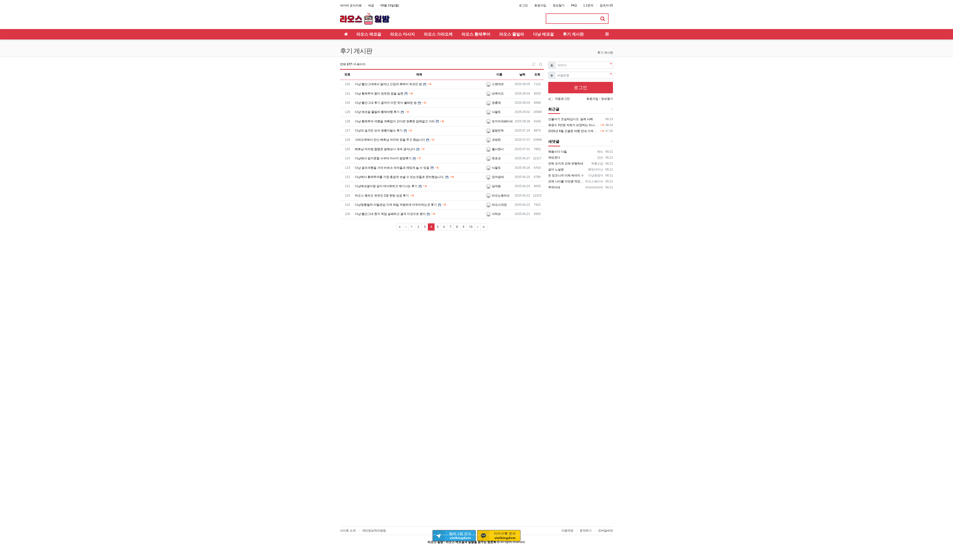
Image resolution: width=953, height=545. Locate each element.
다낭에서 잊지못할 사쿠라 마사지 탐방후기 (383, 158)
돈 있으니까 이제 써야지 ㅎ (566, 175)
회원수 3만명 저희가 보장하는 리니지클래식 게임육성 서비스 (573, 125)
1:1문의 (588, 5)
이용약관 (567, 530)
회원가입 (540, 5)
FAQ (574, 5)
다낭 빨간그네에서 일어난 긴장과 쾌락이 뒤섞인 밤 (388, 84)
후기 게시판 (605, 52)
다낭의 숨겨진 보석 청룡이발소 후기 (379, 130)
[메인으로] (346, 34)
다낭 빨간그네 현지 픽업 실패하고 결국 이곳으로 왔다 (390, 214)
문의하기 (586, 530)
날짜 (522, 74)
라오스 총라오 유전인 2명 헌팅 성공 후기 (382, 195)
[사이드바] (607, 34)
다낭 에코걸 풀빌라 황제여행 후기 (377, 112)
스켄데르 (497, 84)
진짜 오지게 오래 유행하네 (565, 163)
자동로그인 (562, 99)
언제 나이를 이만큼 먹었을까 (566, 181)
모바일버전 (605, 530)
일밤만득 (497, 130)
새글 (371, 5)
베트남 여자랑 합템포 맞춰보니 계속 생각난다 (385, 149)
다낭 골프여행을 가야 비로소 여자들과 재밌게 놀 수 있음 (392, 168)
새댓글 (553, 141)
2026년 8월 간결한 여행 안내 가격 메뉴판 (573, 131)
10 (471, 227)
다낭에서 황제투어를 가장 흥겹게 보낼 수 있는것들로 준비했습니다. (399, 177)
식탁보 (496, 214)
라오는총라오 (500, 195)
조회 (537, 74)
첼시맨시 (497, 149)
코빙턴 (496, 139)
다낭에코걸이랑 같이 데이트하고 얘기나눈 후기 (386, 186)
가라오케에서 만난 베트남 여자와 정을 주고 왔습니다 (390, 139)
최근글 (553, 109)
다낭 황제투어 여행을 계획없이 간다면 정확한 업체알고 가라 (395, 121)
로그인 (523, 5)
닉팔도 (496, 112)
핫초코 (496, 158)
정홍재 (496, 102)
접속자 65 (606, 5)
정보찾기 (559, 5)
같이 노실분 (556, 169)
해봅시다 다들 (557, 151)
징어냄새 (497, 177)
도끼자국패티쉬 (502, 121)
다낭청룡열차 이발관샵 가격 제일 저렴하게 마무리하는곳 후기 (396, 204)
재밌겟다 (554, 157)
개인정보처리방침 (374, 530)
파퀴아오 (497, 93)
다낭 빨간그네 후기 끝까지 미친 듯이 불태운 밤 (386, 102)
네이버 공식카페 (351, 5)
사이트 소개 (348, 530)
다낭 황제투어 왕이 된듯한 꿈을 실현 (379, 93)
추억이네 (554, 187)
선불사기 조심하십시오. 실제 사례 (570, 119)
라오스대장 (499, 204)
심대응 (496, 186)
